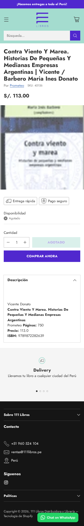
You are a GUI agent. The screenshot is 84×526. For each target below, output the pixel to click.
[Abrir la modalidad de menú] (6, 19)
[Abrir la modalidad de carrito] (76, 19)
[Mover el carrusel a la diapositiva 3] (44, 391)
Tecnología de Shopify (18, 516)
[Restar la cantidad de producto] (8, 242)
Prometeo (17, 85)
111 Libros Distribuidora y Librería (53, 511)
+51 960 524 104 (24, 443)
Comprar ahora (42, 256)
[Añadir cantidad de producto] (25, 242)
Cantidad (10, 232)
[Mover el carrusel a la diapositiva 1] (37, 391)
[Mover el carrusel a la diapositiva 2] (40, 391)
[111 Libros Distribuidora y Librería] (42, 19)
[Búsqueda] (75, 36)
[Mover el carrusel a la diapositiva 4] (47, 391)
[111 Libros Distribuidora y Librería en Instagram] (6, 483)
